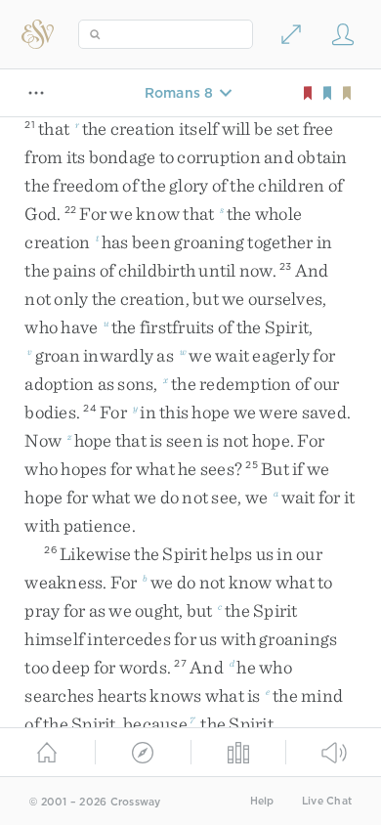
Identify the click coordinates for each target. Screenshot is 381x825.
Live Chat (327, 801)
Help (262, 801)
